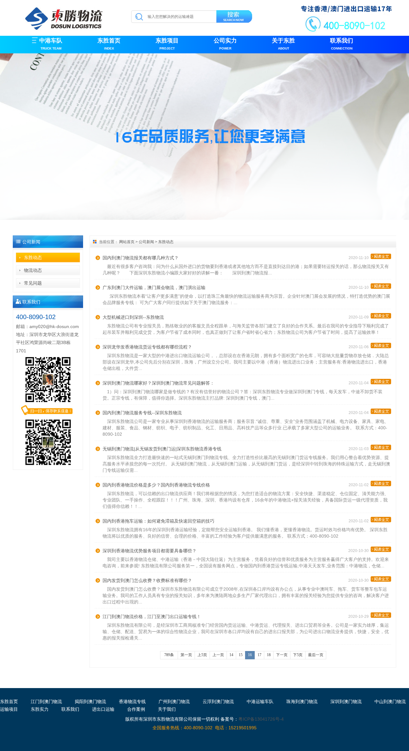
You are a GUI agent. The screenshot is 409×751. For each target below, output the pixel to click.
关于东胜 (283, 43)
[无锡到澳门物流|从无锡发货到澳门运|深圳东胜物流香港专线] (381, 447)
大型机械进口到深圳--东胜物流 (133, 317)
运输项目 (9, 709)
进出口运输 (103, 709)
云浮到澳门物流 (218, 701)
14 (231, 655)
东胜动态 (33, 257)
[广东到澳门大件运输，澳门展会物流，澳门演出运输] (381, 286)
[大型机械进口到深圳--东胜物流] (381, 315)
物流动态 (33, 270)
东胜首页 (108, 43)
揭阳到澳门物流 (90, 701)
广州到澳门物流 (174, 701)
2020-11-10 (360, 258)
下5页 (298, 655)
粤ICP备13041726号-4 (261, 719)
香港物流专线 (132, 701)
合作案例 (136, 709)
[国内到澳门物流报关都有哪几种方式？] (381, 256)
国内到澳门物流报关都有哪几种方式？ (141, 257)
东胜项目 (167, 43)
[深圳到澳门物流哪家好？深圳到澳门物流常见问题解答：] (381, 381)
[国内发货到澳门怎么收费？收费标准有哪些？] (381, 579)
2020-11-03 (360, 449)
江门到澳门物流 (46, 701)
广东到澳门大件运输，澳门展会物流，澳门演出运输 (154, 287)
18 (269, 655)
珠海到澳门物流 (302, 701)
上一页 (218, 655)
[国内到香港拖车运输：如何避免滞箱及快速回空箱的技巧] (381, 519)
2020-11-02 (360, 485)
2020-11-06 (360, 347)
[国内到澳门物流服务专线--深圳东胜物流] (381, 411)
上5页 (202, 655)
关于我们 (167, 709)
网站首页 (127, 242)
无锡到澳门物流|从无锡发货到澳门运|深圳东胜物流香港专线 (162, 448)
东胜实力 (40, 709)
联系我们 (341, 43)
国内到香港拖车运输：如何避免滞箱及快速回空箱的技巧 (158, 521)
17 (259, 655)
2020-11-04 (360, 383)
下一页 (282, 655)
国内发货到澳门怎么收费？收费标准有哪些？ (147, 580)
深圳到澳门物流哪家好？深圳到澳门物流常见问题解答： (158, 383)
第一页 (186, 655)
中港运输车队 (260, 701)
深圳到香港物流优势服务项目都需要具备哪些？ (150, 550)
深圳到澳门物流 (346, 701)
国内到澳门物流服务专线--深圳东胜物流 (142, 412)
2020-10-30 (359, 550)
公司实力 (225, 43)
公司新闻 (146, 242)
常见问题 (33, 283)
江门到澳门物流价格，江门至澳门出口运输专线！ (152, 616)
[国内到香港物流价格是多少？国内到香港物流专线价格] (381, 483)
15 (241, 655)
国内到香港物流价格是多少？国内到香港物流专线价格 (156, 484)
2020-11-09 (360, 317)
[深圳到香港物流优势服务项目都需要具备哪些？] (381, 549)
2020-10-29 (359, 616)
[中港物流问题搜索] (234, 17)
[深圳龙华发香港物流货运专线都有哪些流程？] (381, 345)
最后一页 (315, 655)
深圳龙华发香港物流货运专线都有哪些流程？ (147, 346)
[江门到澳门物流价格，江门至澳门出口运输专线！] (381, 615)
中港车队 (50, 43)
